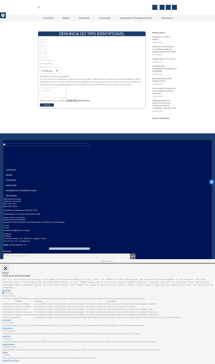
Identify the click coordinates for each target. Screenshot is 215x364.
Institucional (11, 169)
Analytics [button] (6, 336)
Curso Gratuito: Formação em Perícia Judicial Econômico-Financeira (164, 90)
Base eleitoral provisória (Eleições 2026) (162, 79)
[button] (3, 15)
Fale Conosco (11, 195)
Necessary (8, 293)
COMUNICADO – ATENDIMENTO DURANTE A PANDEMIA (164, 68)
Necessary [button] (6, 290)
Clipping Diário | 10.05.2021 (164, 59)
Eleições (9, 175)
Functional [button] (6, 320)
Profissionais (11, 180)
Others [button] (5, 352)
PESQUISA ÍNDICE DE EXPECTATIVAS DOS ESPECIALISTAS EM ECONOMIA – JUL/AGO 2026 (164, 104)
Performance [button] (7, 328)
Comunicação (11, 185)
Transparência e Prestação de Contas (21, 190)
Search (6, 255)
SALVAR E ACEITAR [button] (10, 360)
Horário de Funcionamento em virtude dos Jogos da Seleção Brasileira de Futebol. (164, 49)
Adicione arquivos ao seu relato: (52, 101)
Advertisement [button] (8, 344)
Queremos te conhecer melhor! (161, 38)
